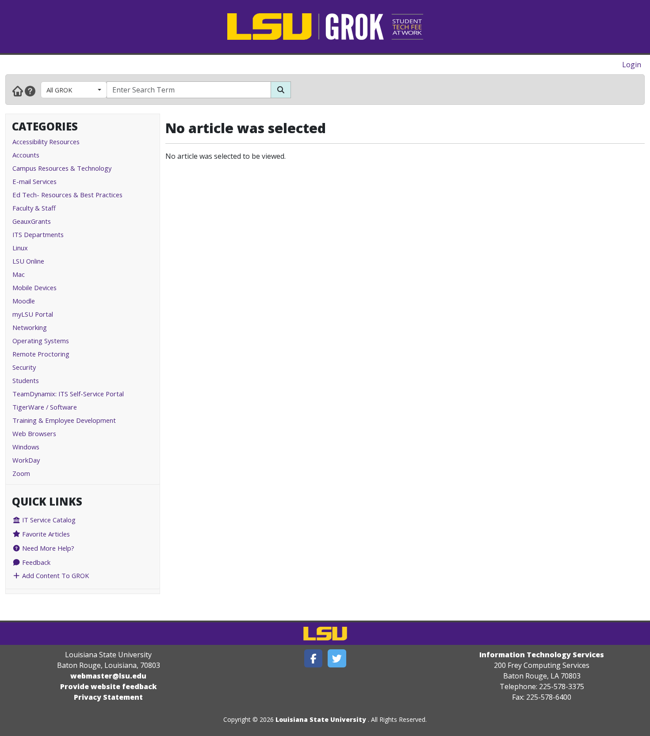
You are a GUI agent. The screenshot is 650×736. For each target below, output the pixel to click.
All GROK (59, 89)
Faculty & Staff (34, 207)
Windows (25, 446)
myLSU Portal (32, 314)
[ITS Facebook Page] (313, 658)
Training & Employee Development (64, 420)
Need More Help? (47, 548)
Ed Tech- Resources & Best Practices (67, 194)
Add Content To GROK (54, 575)
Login (631, 64)
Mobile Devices (34, 287)
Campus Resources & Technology (61, 168)
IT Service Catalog (48, 519)
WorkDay (26, 460)
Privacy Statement (108, 697)
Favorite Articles (45, 533)
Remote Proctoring (40, 353)
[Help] (30, 91)
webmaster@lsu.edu (108, 676)
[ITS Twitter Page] (337, 658)
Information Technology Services (541, 654)
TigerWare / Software (44, 406)
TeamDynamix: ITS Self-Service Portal (68, 393)
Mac (18, 274)
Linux (20, 247)
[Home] (17, 91)
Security (24, 367)
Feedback (35, 562)
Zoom (21, 473)
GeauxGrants (31, 221)
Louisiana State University (320, 719)
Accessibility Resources (46, 141)
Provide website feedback (108, 686)
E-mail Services (34, 181)
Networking (29, 327)
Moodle (23, 300)
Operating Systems (40, 340)
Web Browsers (34, 433)
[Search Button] (281, 89)
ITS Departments (38, 234)
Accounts (25, 154)
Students (25, 380)
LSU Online (28, 261)
